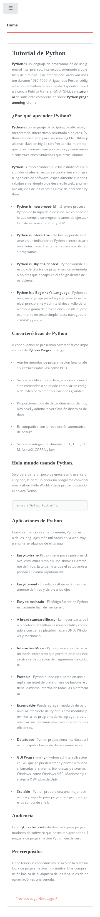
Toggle (11, 9)
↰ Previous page (25, 898)
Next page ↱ (48, 898)
